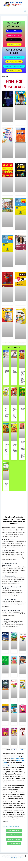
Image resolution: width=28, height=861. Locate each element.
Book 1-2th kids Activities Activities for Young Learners (7, 413)
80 (18, 343)
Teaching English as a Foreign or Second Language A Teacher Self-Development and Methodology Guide (24, 449)
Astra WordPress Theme (17, 857)
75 (18, 749)
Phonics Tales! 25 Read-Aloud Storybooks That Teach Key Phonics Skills (23, 377)
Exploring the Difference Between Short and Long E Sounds (7, 449)
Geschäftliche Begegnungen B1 (8, 371)
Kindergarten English (24, 409)
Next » (21, 343)
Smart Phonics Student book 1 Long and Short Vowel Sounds (15, 413)
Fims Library (19, 623)
